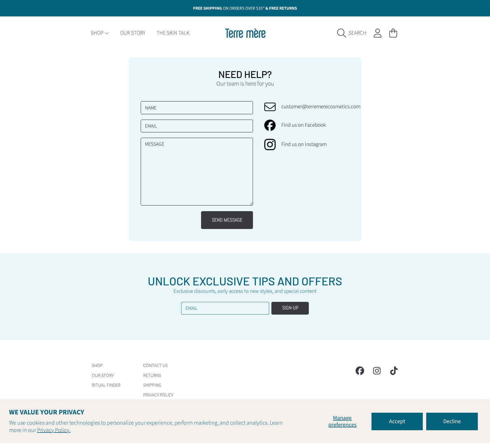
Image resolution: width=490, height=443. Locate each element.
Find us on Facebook (303, 125)
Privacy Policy (158, 395)
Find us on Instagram (304, 144)
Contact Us (155, 365)
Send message (227, 220)
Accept (397, 421)
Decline (452, 421)
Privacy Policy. (53, 430)
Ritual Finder (106, 385)
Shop (97, 33)
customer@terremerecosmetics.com (320, 107)
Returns (152, 375)
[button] (353, 33)
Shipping (152, 385)
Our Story (103, 375)
